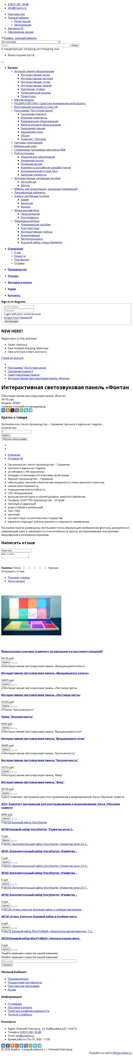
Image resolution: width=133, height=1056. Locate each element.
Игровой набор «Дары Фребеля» (41, 242)
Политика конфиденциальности (28, 1011)
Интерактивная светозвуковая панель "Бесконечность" (40, 760)
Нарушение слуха (32, 132)
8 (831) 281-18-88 (18, 4)
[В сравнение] (16, 663)
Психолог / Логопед (33, 139)
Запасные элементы (33, 174)
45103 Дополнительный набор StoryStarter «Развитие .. (39, 895)
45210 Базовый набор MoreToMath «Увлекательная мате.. (40, 938)
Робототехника (24, 153)
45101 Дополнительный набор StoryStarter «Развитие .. (39, 851)
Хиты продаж (16, 581)
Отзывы (19, 263)
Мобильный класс (25, 146)
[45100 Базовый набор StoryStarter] (24, 822)
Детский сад (28, 182)
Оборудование (30, 214)
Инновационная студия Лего (39, 171)
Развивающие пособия (35, 224)
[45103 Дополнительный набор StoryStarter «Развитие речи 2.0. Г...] (44, 887)
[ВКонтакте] (3, 410)
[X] (12, 410)
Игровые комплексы (34, 117)
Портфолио (21, 259)
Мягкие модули (24, 100)
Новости (19, 256)
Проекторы (28, 96)
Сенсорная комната (33, 114)
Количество (8, 428)
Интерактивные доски (35, 75)
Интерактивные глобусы (36, 231)
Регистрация (22, 21)
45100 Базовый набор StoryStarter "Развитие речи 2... (37, 829)
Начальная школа (32, 160)
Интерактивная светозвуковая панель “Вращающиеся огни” (43, 738)
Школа (25, 185)
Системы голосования (28, 142)
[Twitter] (21, 1046)
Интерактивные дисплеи (37, 78)
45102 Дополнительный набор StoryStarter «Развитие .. (39, 873)
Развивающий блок (27, 221)
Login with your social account (22, 314)
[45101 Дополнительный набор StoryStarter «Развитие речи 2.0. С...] (44, 844)
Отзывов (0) (15, 458)
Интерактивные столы (35, 82)
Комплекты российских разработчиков (46, 167)
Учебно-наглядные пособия (31, 196)
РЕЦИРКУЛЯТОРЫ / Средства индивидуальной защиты (49, 103)
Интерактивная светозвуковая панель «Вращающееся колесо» (45, 673)
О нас (17, 252)
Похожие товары (19, 577)
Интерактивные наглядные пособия (37, 178)
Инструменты (29, 217)
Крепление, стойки (33, 89)
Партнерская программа (23, 986)
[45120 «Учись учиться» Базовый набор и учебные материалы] (41, 909)
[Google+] (17, 1046)
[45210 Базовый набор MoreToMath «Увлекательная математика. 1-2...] (47, 931)
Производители (18, 979)
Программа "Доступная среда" (33, 110)
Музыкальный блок (26, 210)
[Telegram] (30, 410)
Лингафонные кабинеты (29, 192)
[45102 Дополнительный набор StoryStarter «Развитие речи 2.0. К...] (44, 866)
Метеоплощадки (31, 239)
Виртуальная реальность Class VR (36, 107)
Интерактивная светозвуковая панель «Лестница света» (40, 695)
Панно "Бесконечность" (17, 716)
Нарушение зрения (33, 128)
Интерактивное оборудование (34, 71)
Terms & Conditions (20, 1014)
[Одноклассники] (8, 410)
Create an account (12, 358)
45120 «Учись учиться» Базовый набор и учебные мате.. (39, 916)
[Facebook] (8, 1046)
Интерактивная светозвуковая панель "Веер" (32, 782)
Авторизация (22, 25)
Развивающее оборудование (39, 121)
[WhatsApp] (21, 410)
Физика (25, 207)
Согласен (7, 965)
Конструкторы (30, 228)
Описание (14, 455)
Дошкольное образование (38, 157)
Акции (12, 989)
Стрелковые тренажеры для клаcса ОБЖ (39, 150)
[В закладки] (12, 663)
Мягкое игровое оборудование (41, 125)
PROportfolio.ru (122, 1053)
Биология (27, 203)
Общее (25, 135)
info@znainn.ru (17, 8)
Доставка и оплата (20, 1007)
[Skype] (26, 410)
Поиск (75, 45)
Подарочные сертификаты (25, 982)
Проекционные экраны (36, 92)
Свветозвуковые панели (23, 375)
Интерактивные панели (36, 85)
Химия (25, 199)
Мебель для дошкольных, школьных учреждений (45, 189)
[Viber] (17, 410)
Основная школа (31, 164)
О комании (15, 1004)
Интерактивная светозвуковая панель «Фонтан (38, 378)
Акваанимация (30, 235)
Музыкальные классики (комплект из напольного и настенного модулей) (52, 651)
